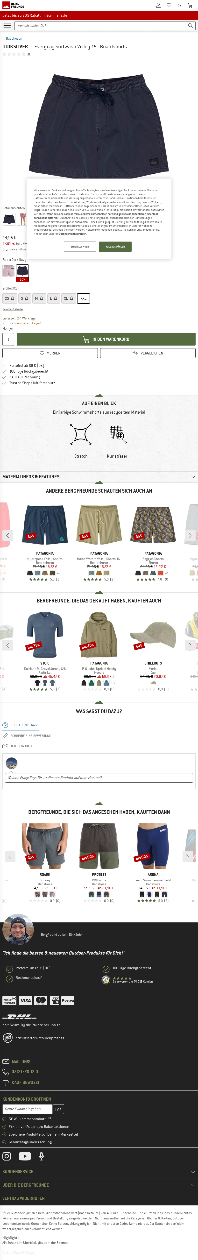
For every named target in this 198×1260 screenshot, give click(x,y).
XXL (83, 298)
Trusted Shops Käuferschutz (32, 383)
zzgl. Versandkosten (16, 249)
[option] (99, 130)
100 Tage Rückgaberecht (29, 371)
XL (66, 298)
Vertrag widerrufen (23, 1198)
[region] (99, 218)
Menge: (7, 328)
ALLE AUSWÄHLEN (115, 246)
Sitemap (63, 1242)
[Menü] (7, 25)
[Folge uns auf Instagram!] (10, 1157)
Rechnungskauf (29, 977)
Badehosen (14, 38)
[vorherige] (7, 535)
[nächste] (190, 535)
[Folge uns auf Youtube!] (28, 1157)
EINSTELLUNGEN (80, 246)
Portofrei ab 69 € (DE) (26, 365)
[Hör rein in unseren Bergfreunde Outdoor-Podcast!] (45, 1157)
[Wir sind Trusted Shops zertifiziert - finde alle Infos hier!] (106, 980)
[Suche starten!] (191, 25)
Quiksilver (15, 46)
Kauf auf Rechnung (24, 377)
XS (7, 298)
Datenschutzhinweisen (72, 233)
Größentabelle (13, 309)
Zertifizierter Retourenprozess (39, 1038)
